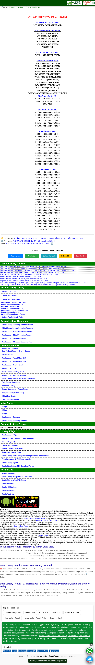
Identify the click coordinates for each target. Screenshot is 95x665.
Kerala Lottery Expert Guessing (14, 338)
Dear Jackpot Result (33, 7)
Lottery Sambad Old (9, 295)
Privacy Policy (42, 651)
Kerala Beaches (7, 484)
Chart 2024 (43, 612)
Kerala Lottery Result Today (35, 618)
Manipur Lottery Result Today (13, 393)
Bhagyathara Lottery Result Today (13, 302)
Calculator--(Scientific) (10, 399)
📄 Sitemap (54, 651)
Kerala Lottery (16, 256)
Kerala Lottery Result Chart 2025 (14, 358)
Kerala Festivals (8, 494)
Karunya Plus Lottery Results (12, 308)
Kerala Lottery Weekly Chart (12, 365)
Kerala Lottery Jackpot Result (34, 519)
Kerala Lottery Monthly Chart (13, 372)
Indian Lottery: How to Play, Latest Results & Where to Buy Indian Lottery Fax (48, 238)
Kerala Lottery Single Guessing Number (17, 331)
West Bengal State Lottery (11, 382)
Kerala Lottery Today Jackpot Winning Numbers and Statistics (25, 456)
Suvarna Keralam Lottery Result (13, 314)
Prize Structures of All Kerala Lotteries (16, 459)
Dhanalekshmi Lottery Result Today (14, 310)
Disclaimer (22, 651)
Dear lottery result (39, 630)
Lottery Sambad (49, 256)
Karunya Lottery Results (10, 312)
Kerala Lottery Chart (9, 368)
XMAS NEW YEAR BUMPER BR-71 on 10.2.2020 (28, 244)
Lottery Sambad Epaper (11, 299)
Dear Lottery (32, 256)
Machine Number (72, 612)
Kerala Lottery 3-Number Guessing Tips (17, 342)
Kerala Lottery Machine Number (14, 375)
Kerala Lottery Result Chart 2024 (14, 361)
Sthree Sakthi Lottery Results (12, 304)
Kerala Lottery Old (9, 291)
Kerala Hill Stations (9, 487)
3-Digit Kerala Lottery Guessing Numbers (17, 328)
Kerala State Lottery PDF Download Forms (18, 466)
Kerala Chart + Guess (10, 348)
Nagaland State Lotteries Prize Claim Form (18, 438)
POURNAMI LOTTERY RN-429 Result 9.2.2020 (33, 241)
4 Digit (4, 410)
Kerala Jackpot (7, 354)
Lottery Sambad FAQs (10, 445)
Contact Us (31, 651)
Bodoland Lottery (8, 386)
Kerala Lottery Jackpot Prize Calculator (17, 477)
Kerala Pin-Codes (8, 473)
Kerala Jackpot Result (17, 7)
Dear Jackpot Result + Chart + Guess (16, 351)
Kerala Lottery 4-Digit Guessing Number (17, 335)
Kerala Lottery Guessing (11, 417)
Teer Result (80, 256)
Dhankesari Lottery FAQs (11, 452)
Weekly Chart (30, 612)
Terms (14, 651)
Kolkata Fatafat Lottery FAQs (12, 449)
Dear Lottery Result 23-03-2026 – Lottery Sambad (26, 565)
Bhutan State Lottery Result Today (15, 389)
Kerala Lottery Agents (10, 463)
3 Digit (4, 407)
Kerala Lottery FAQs (9, 435)
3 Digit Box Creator (9, 396)
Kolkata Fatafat (43, 535)
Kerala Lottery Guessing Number (14, 420)
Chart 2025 (56, 612)
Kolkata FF (65, 256)
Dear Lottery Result (12, 618)
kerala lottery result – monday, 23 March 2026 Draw (27, 547)
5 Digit (4, 414)
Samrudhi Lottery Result (10, 306)
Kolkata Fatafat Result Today (12, 317)
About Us (7, 651)
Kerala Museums (8, 490)
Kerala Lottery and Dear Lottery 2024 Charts (18, 379)
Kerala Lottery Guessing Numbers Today (17, 325)
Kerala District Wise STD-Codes (14, 480)
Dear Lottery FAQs (9, 442)
